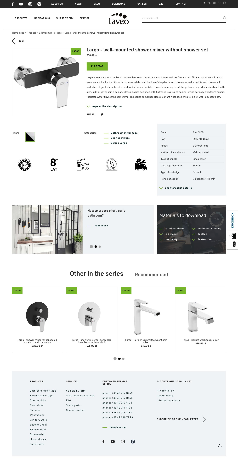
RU (214, 3)
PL (209, 3)
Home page (18, 33)
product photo (175, 229)
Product (32, 33)
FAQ (68, 400)
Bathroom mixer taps (50, 33)
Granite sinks (38, 400)
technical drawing (209, 229)
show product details (178, 188)
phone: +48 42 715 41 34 (117, 403)
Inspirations (42, 18)
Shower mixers (120, 138)
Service (84, 18)
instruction (205, 239)
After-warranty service (80, 396)
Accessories (37, 434)
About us (57, 4)
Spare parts (37, 444)
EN (204, 3)
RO (224, 3)
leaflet (202, 234)
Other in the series (96, 274)
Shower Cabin (38, 425)
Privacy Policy (165, 391)
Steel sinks (37, 405)
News (78, 4)
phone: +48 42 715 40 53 (117, 393)
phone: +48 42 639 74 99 (117, 417)
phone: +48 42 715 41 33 (117, 408)
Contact (181, 4)
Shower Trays (38, 430)
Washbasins (37, 415)
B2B (161, 4)
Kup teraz (97, 66)
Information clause (168, 400)
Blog (97, 4)
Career (142, 4)
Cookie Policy (165, 396)
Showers (35, 410)
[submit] (224, 18)
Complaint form (76, 391)
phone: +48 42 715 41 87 (117, 413)
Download (118, 4)
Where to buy (64, 18)
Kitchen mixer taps (41, 396)
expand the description (107, 106)
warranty (171, 239)
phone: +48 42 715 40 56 (117, 398)
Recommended (151, 275)
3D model (172, 234)
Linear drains (38, 439)
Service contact (76, 410)
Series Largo (119, 143)
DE (219, 3)
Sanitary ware (38, 420)
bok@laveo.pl (118, 427)
